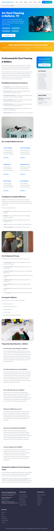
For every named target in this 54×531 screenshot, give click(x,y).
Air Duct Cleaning (42, 74)
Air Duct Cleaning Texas (8, 2)
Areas (30, 2)
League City (39, 500)
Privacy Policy (4, 518)
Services (26, 2)
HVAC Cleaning (41, 79)
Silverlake (39, 496)
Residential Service (42, 85)
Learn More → (6, 157)
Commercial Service (42, 87)
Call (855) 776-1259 (9, 35)
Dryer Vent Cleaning (42, 75)
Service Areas (7, 5)
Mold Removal (41, 78)
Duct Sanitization (42, 81)
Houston (39, 504)
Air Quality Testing (42, 84)
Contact (35, 2)
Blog (40, 2)
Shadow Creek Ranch (41, 494)
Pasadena (39, 502)
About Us (3, 512)
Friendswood (39, 498)
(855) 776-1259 (48, 2)
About (21, 2)
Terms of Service (5, 520)
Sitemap (3, 522)
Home (17, 2)
